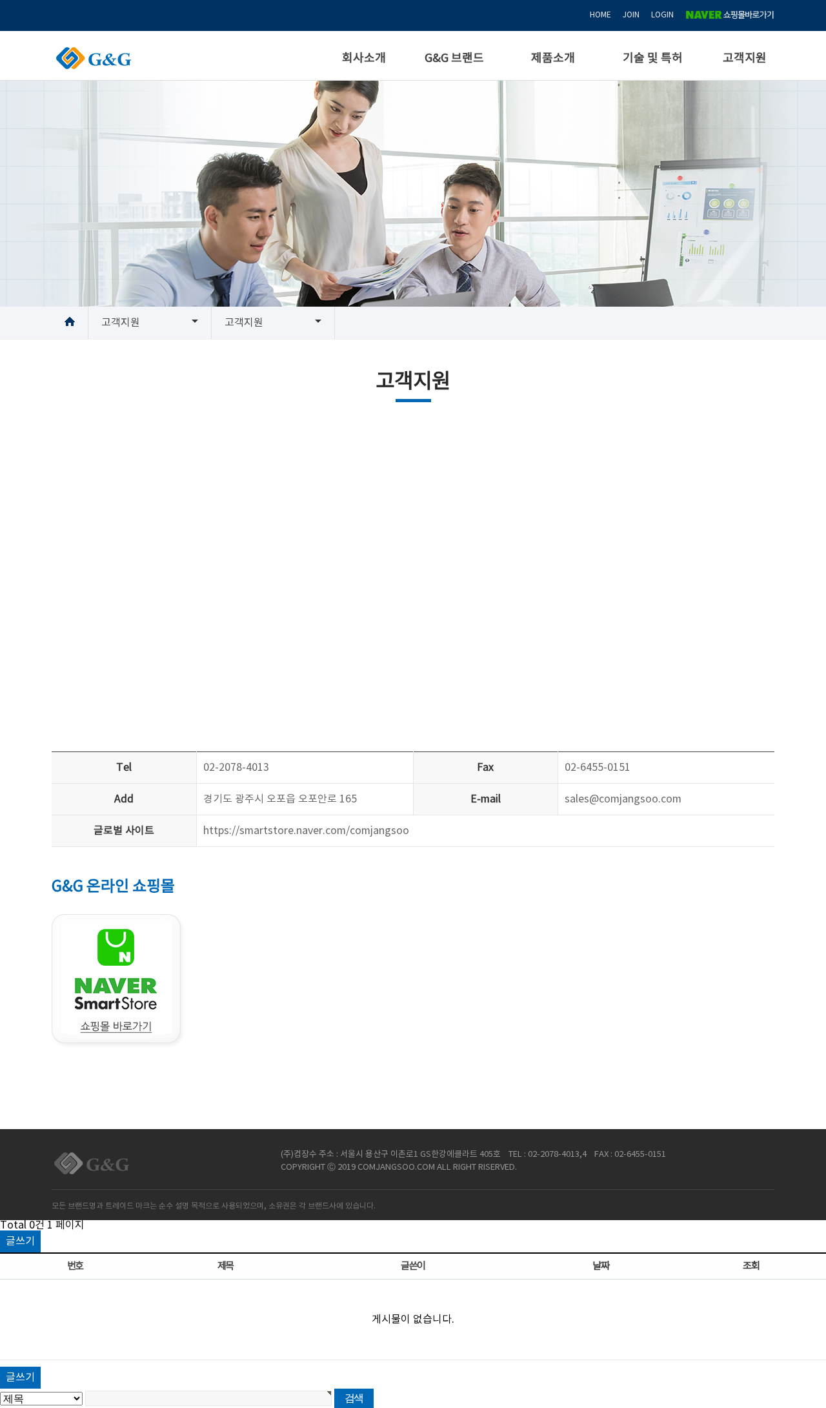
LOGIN (662, 15)
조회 (751, 1266)
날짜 (600, 1266)
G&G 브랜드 (454, 58)
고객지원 (745, 58)
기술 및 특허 (653, 58)
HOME (600, 15)
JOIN (631, 15)
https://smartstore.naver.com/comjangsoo (306, 831)
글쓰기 (20, 1241)
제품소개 (553, 58)
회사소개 (364, 58)
